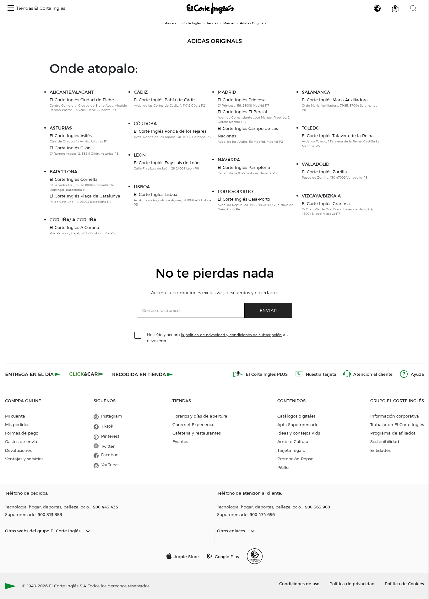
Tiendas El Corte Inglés (40, 8)
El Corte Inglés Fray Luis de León (167, 162)
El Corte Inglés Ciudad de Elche (82, 99)
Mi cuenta (15, 416)
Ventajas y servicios (24, 458)
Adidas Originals (214, 41)
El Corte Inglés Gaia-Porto (244, 199)
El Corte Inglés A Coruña (74, 227)
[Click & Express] (33, 374)
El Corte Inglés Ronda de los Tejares (170, 131)
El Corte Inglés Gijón (70, 147)
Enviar (268, 310)
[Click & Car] (86, 374)
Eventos (180, 441)
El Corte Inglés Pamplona (244, 167)
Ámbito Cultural (293, 441)
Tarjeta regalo (291, 450)
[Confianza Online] (255, 556)
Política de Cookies (404, 583)
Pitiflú (283, 467)
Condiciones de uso (299, 583)
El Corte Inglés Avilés (71, 135)
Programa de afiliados (392, 432)
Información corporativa (394, 416)
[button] (11, 8)
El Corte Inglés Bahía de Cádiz (164, 99)
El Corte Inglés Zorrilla (324, 171)
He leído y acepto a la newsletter (218, 337)
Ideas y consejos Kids (298, 432)
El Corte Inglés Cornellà (74, 179)
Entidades (380, 450)
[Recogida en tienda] (142, 374)
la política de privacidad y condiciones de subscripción (231, 334)
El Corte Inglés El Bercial (242, 111)
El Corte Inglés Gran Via (326, 203)
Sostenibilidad (384, 441)
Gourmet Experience (193, 424)
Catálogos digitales (296, 416)
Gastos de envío (21, 441)
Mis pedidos (17, 424)
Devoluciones (18, 450)
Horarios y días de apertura (199, 416)
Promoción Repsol (296, 458)
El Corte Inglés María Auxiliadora (335, 99)
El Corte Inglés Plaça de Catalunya (85, 195)
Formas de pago (21, 432)
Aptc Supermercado (297, 424)
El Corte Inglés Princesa (242, 99)
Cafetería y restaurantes (196, 432)
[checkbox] (138, 335)
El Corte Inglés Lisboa (155, 194)
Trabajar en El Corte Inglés (397, 424)
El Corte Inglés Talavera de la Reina (338, 135)
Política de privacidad (352, 583)
